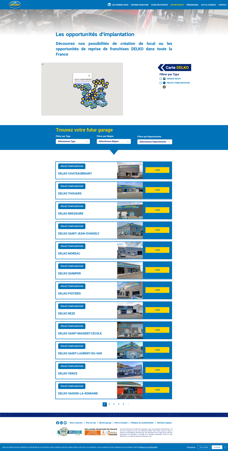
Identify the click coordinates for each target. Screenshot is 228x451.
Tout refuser (203, 447)
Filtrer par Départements (149, 137)
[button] (120, 5)
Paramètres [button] (191, 447)
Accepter (217, 447)
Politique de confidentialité (147, 447)
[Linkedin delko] (61, 422)
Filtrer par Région (105, 136)
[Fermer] (225, 447)
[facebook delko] (57, 422)
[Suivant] (128, 404)
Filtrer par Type (63, 136)
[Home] (109, 4)
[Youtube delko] (65, 422)
